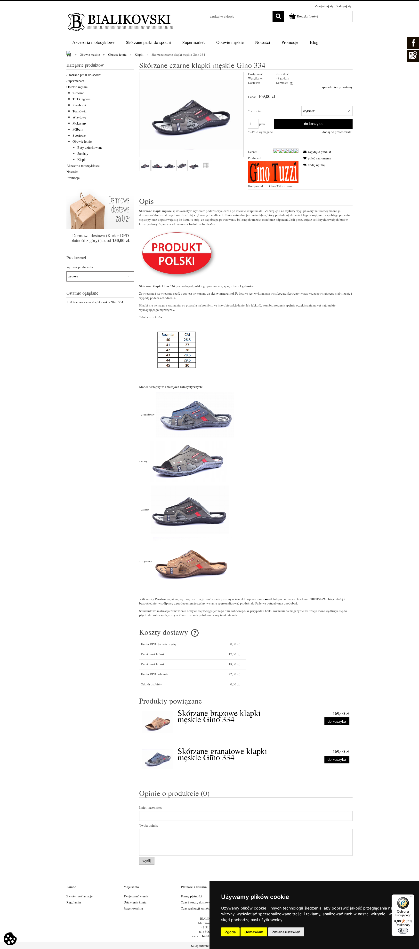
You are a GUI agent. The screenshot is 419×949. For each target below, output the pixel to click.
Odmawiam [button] (253, 932)
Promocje (73, 177)
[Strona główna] (121, 21)
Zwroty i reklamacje (79, 896)
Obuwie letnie (82, 141)
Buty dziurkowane (89, 147)
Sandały (82, 153)
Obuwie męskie (77, 87)
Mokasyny (80, 123)
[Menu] (411, 897)
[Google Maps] (412, 55)
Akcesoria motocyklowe (82, 165)
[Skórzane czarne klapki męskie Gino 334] (144, 165)
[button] (316, 151)
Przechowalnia (133, 908)
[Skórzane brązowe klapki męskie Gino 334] (157, 722)
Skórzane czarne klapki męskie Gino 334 (96, 302)
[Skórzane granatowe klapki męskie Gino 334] (157, 759)
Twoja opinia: (148, 825)
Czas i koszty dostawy (195, 902)
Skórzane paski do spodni (83, 74)
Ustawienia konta (135, 902)
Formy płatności (191, 896)
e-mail (268, 598)
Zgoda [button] (230, 932)
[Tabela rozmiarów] (206, 165)
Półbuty (78, 129)
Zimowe (78, 93)
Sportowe (79, 135)
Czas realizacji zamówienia (199, 908)
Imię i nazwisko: (150, 807)
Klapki (82, 159)
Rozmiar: (255, 111)
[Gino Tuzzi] (273, 171)
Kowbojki (79, 105)
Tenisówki (80, 111)
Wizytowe (79, 117)
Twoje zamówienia (136, 896)
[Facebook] (412, 42)
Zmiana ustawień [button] (286, 932)
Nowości (72, 171)
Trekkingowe (81, 99)
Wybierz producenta (79, 267)
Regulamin (73, 902)
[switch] (403, 930)
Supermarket (75, 80)
